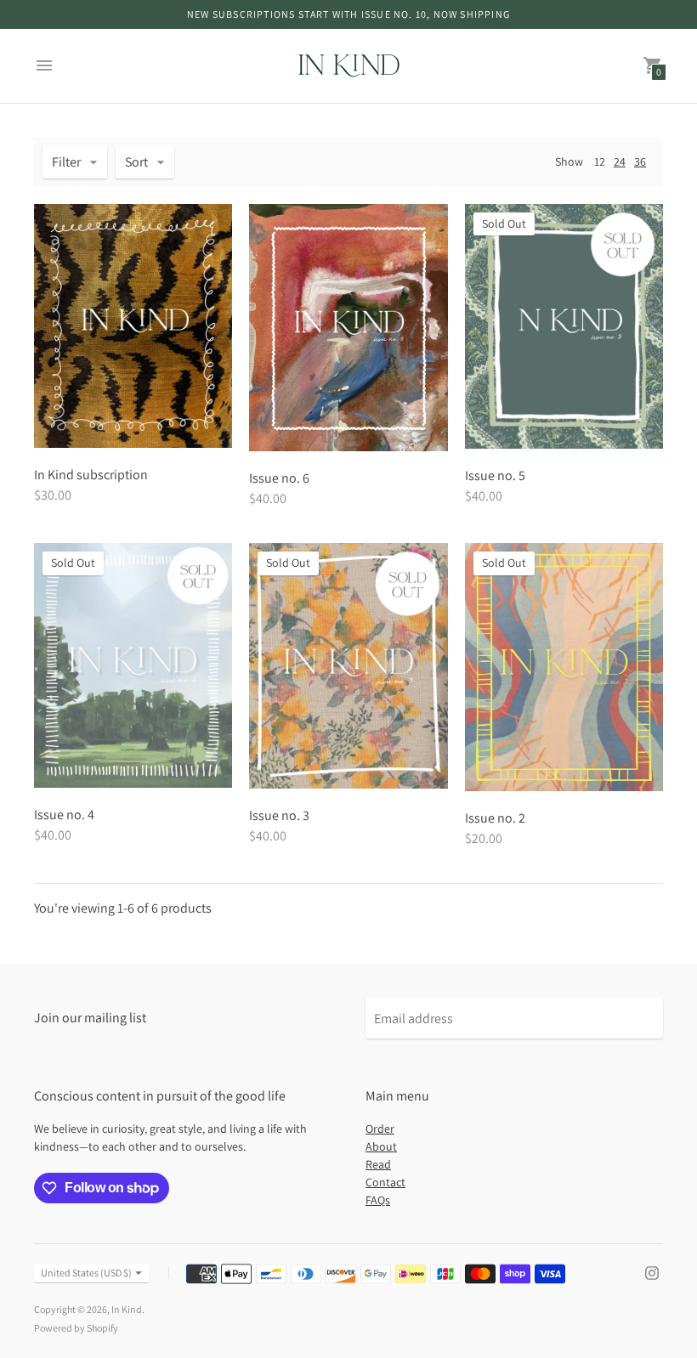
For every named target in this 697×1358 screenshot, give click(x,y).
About (381, 1146)
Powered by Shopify (76, 1327)
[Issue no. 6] (348, 328)
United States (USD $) (86, 1272)
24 (620, 161)
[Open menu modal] (44, 65)
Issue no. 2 (495, 818)
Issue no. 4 (64, 814)
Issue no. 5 (495, 475)
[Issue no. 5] (564, 327)
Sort (136, 162)
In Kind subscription (91, 475)
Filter (66, 162)
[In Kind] (349, 66)
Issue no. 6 (279, 478)
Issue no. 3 (279, 815)
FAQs (378, 1200)
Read (378, 1164)
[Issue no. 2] (564, 667)
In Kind (126, 1309)
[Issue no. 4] (133, 665)
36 (640, 161)
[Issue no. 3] (348, 666)
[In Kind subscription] (133, 326)
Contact (385, 1182)
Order (380, 1128)
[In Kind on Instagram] (652, 1272)
